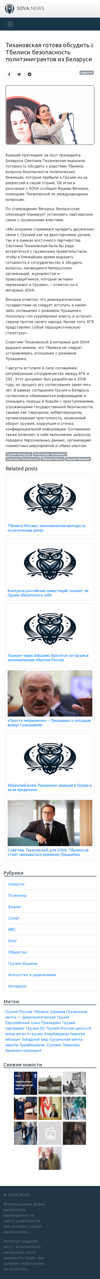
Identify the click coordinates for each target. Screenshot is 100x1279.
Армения (13, 1050)
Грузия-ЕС (35, 1028)
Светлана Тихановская (23, 459)
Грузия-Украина (22, 963)
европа (11, 1045)
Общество (17, 952)
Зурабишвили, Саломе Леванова (50, 1045)
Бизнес (14, 906)
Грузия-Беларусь (19, 454)
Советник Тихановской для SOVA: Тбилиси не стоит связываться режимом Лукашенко (48, 852)
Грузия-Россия (60, 1028)
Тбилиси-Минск (52, 459)
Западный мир (35, 1039)
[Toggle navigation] (10, 24)
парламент (15, 1028)
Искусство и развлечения (32, 974)
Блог (12, 940)
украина (57, 1011)
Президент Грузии (58, 1022)
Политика (17, 895)
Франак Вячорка (78, 459)
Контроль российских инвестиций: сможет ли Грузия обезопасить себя (48, 593)
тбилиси (41, 1011)
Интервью (17, 986)
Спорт (14, 918)
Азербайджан (56, 1033)
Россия (25, 1011)
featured (77, 1033)
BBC (12, 929)
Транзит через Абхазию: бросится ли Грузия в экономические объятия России (48, 657)
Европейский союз (22, 1022)
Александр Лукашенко (50, 454)
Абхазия (12, 1039)
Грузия (11, 1011)
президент (32, 1050)
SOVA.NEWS (19, 1194)
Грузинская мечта (66, 1039)
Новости (87, 72)
